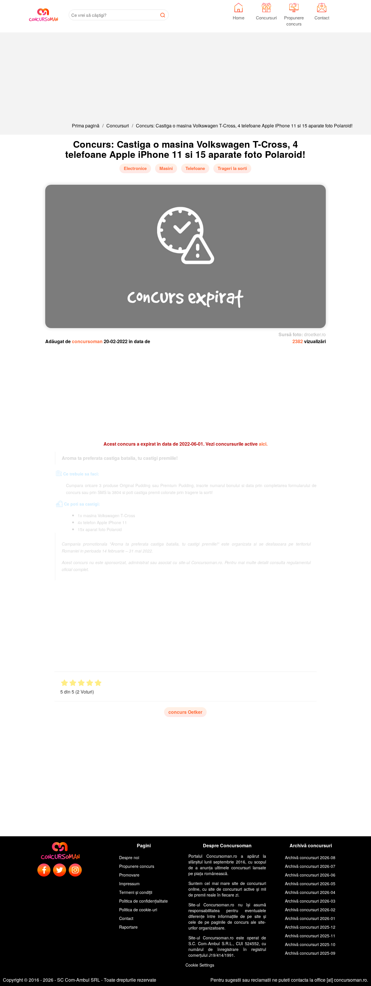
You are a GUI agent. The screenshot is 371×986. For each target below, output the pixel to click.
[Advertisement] (185, 73)
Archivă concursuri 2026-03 (310, 901)
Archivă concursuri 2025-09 (310, 953)
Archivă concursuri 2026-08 (310, 857)
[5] (98, 683)
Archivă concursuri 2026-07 (310, 866)
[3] (81, 683)
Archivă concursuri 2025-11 (310, 936)
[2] (73, 683)
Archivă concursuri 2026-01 (310, 918)
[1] (64, 683)
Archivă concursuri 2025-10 (310, 944)
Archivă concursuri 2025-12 (310, 927)
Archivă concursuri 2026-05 (310, 883)
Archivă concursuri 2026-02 (310, 909)
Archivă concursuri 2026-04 (310, 892)
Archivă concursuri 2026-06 (310, 875)
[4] (90, 683)
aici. (263, 443)
